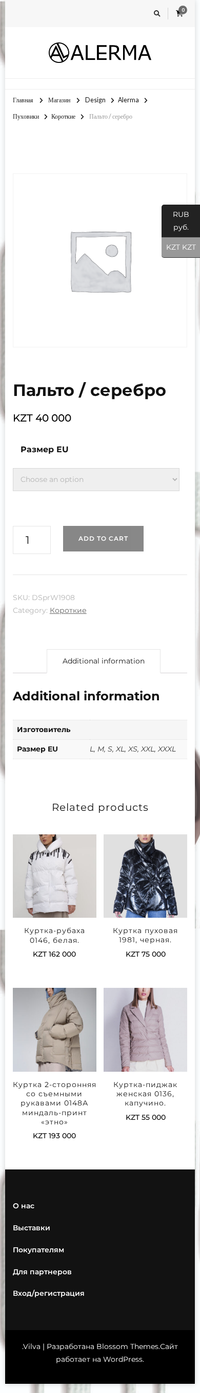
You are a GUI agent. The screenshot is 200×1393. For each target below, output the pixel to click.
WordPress (123, 1359)
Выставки (31, 1227)
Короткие (68, 610)
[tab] (104, 661)
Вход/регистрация (49, 1293)
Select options (54, 873)
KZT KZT (179, 247)
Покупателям (38, 1249)
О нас (23, 1205)
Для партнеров (42, 1271)
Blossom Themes (127, 1346)
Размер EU (45, 449)
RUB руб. (175, 221)
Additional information (104, 661)
